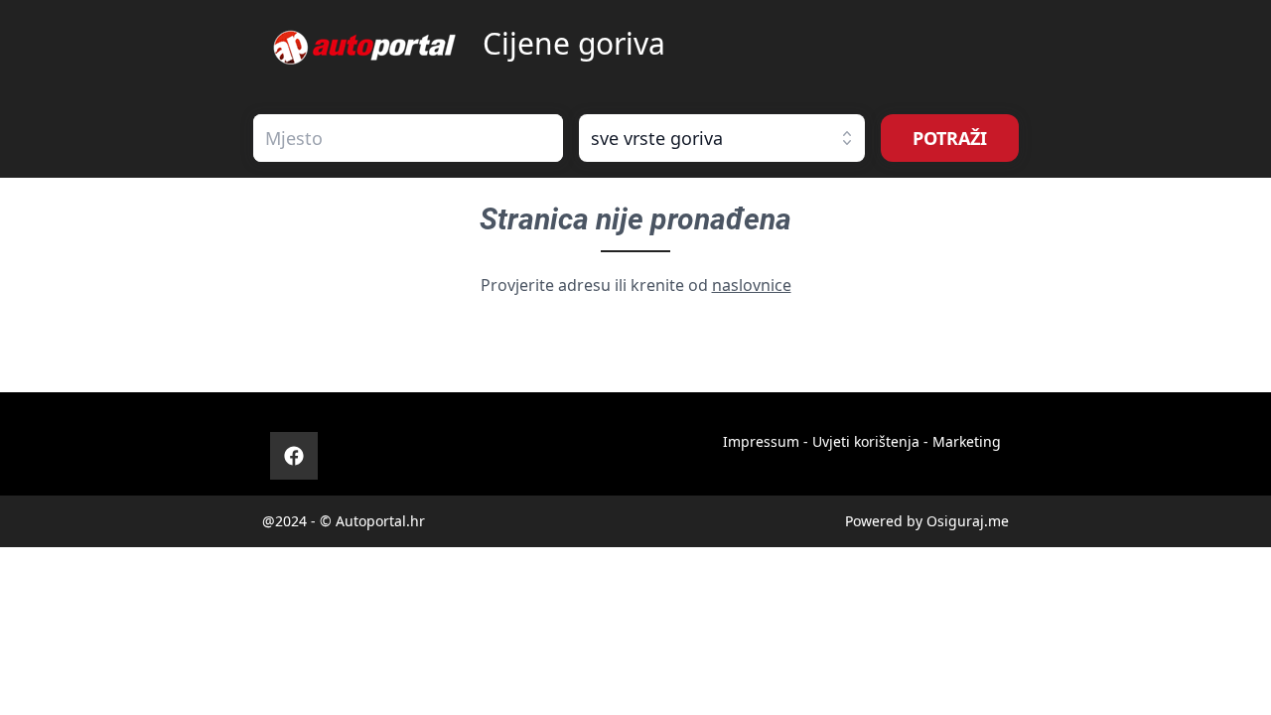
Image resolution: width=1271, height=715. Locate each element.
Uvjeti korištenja (865, 441)
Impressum (761, 441)
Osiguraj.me (967, 520)
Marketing (966, 441)
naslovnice (751, 285)
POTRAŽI (950, 138)
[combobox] (408, 138)
